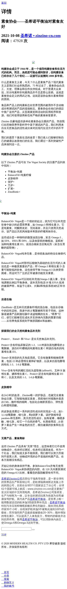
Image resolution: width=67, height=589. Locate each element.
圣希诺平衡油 (38, 499)
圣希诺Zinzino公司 (11, 478)
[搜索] (33, 529)
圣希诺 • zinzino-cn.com (40, 35)
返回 (4, 2)
